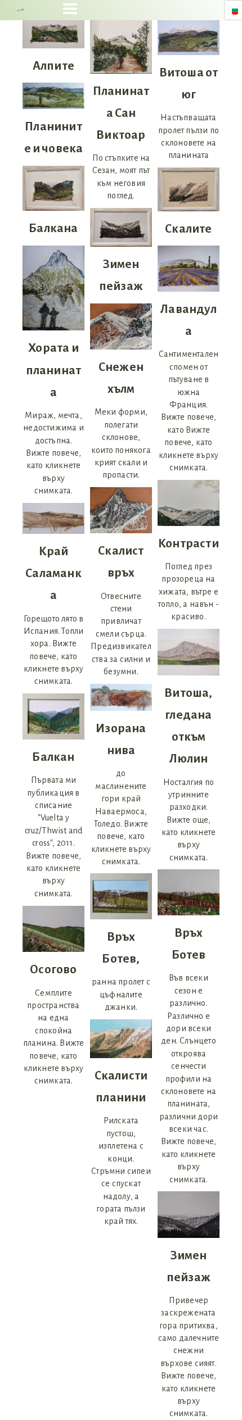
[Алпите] (53, 34)
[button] (70, 9)
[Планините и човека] (53, 96)
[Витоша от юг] (188, 37)
